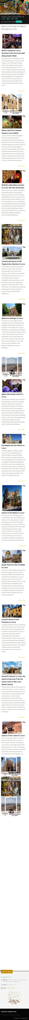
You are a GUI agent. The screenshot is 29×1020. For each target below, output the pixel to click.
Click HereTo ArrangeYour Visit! (25, 12)
